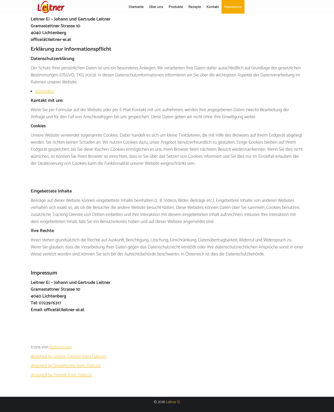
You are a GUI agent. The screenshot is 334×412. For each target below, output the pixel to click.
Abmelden (44, 91)
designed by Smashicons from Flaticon (66, 366)
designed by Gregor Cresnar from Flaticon (68, 356)
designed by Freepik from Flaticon (61, 375)
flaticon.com (61, 347)
